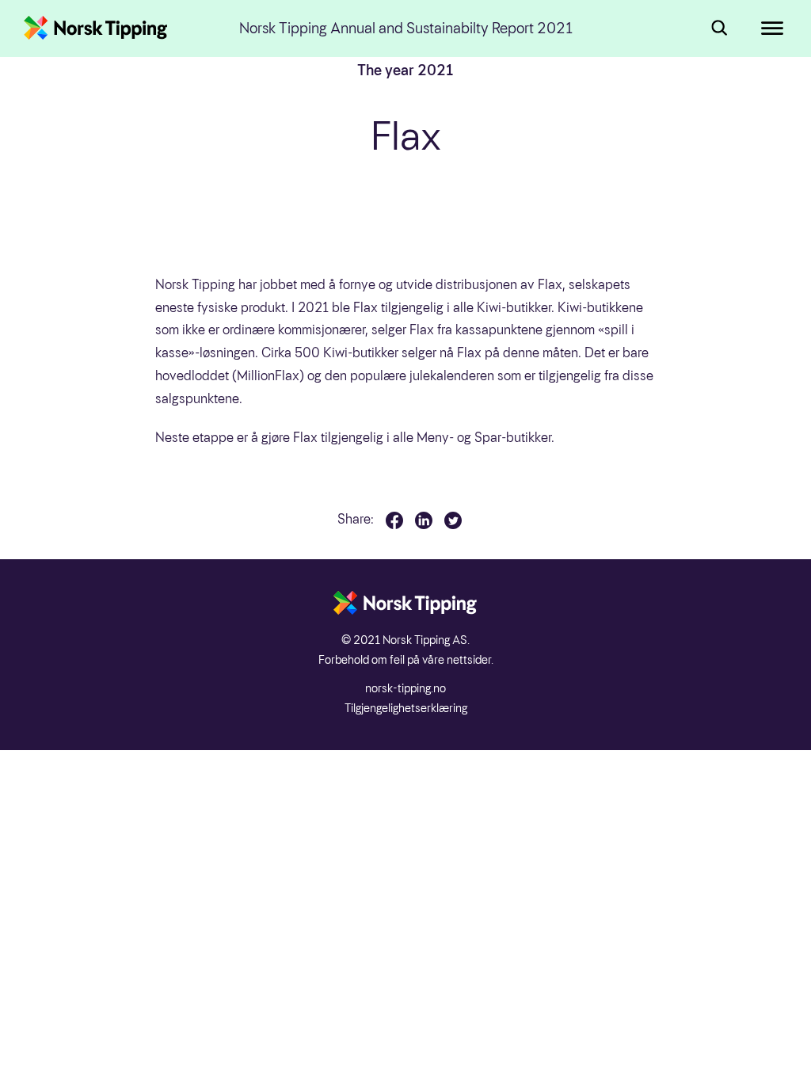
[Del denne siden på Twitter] (453, 520)
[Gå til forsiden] (96, 28)
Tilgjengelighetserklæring (406, 708)
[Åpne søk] (716, 28)
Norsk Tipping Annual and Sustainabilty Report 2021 (406, 29)
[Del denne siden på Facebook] (394, 520)
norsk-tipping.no (405, 688)
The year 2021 (405, 70)
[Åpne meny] (763, 28)
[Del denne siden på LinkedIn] (423, 520)
